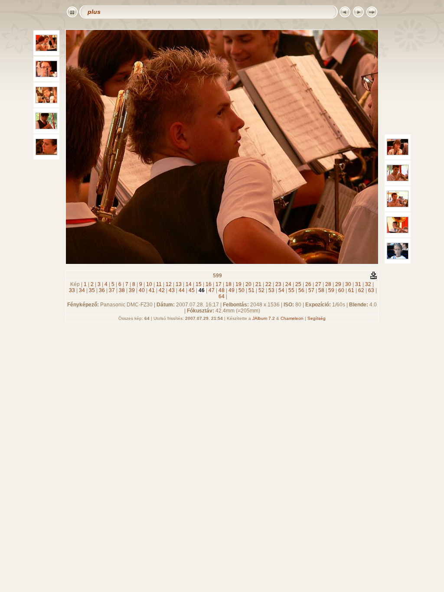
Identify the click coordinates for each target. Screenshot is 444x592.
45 (191, 290)
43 (171, 290)
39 (131, 290)
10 (149, 284)
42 (161, 290)
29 (338, 284)
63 (371, 290)
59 (331, 290)
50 (241, 290)
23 (278, 284)
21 (258, 284)
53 (271, 290)
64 (221, 296)
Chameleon (292, 318)
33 (72, 290)
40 (141, 290)
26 (308, 284)
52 (261, 290)
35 (92, 290)
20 (248, 284)
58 (321, 290)
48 (221, 290)
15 (198, 284)
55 (291, 290)
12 (168, 284)
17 (218, 284)
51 (251, 290)
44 (181, 290)
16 (208, 284)
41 (151, 290)
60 (341, 290)
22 (268, 284)
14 (188, 284)
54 (281, 290)
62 (361, 290)
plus (94, 11)
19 (238, 284)
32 (368, 284)
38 (122, 290)
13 (178, 284)
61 (351, 290)
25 (298, 284)
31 (358, 284)
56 (301, 290)
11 (159, 284)
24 (288, 284)
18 (228, 284)
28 (328, 284)
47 (211, 290)
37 (112, 290)
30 (348, 284)
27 (318, 284)
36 (102, 290)
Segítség (316, 318)
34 (82, 290)
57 (311, 290)
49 (231, 290)
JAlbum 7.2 (263, 318)
